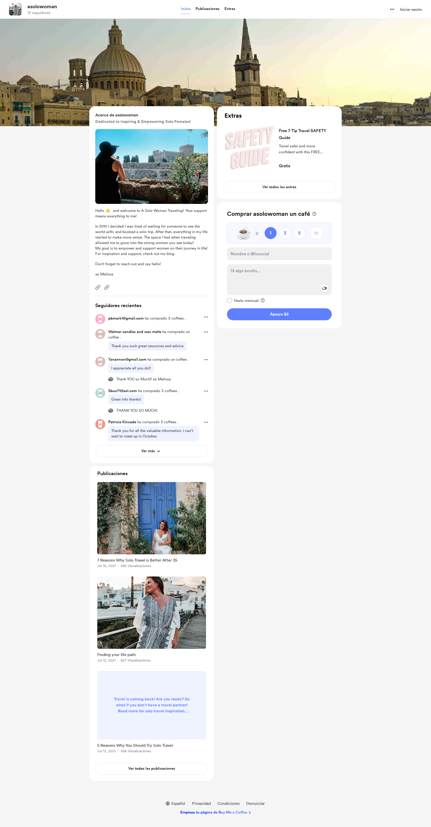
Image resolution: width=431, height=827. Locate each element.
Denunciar (255, 803)
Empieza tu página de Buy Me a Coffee (213, 812)
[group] (151, 526)
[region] (279, 152)
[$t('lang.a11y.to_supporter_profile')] (110, 379)
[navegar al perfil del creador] (15, 9)
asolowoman (42, 6)
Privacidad (201, 803)
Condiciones (228, 803)
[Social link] (97, 287)
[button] (186, 9)
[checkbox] (243, 300)
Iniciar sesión (411, 9)
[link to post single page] (151, 526)
